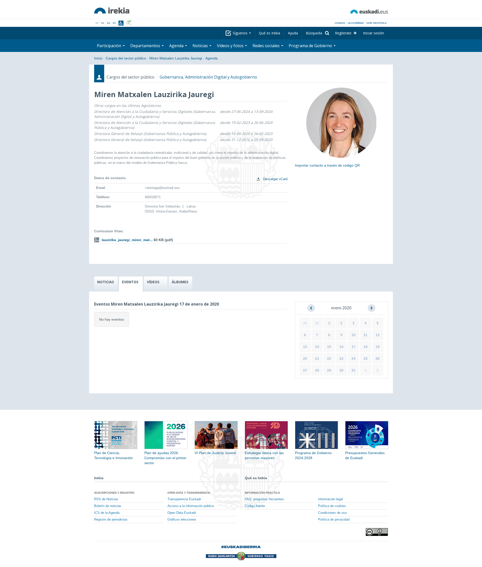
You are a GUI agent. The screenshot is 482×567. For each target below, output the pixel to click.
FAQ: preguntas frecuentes (264, 499)
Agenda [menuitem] (177, 45)
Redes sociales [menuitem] (267, 45)
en (114, 22)
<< (96, 22)
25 (366, 359)
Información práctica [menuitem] (262, 492)
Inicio (98, 58)
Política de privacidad (333, 519)
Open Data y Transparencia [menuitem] (188, 492)
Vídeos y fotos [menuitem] (231, 45)
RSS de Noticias (106, 499)
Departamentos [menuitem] (145, 45)
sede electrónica (376, 22)
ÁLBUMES (180, 281)
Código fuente (255, 506)
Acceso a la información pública (190, 506)
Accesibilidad (356, 22)
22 (329, 359)
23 (341, 359)
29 (329, 370)
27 (305, 370)
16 (341, 347)
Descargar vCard (274, 179)
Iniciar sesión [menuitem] (373, 33)
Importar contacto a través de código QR (327, 165)
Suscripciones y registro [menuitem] (114, 492)
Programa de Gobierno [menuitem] (311, 45)
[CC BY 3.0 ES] (377, 532)
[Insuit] (121, 23)
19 (378, 347)
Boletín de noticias (107, 506)
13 (305, 347)
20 (305, 359)
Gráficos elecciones (181, 519)
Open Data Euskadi (181, 513)
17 (353, 347)
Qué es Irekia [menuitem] (269, 33)
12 (378, 335)
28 (317, 370)
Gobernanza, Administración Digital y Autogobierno (208, 77)
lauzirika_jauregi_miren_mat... (127, 240)
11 (365, 335)
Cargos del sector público (126, 58)
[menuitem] (316, 33)
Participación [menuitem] (109, 45)
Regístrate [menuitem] (343, 33)
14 (317, 347)
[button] (311, 308)
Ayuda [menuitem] (293, 33)
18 (366, 347)
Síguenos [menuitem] (241, 33)
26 (378, 359)
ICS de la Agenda (106, 513)
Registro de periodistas (111, 519)
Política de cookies (332, 506)
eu (108, 22)
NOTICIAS (105, 281)
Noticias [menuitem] (201, 45)
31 (317, 323)
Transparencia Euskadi (184, 499)
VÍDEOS (153, 281)
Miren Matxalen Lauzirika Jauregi (175, 58)
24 (353, 359)
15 (329, 347)
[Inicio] (111, 11)
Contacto (340, 22)
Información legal (330, 499)
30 (305, 323)
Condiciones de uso (332, 513)
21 (317, 359)
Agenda (211, 58)
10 (353, 335)
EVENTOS (130, 281)
